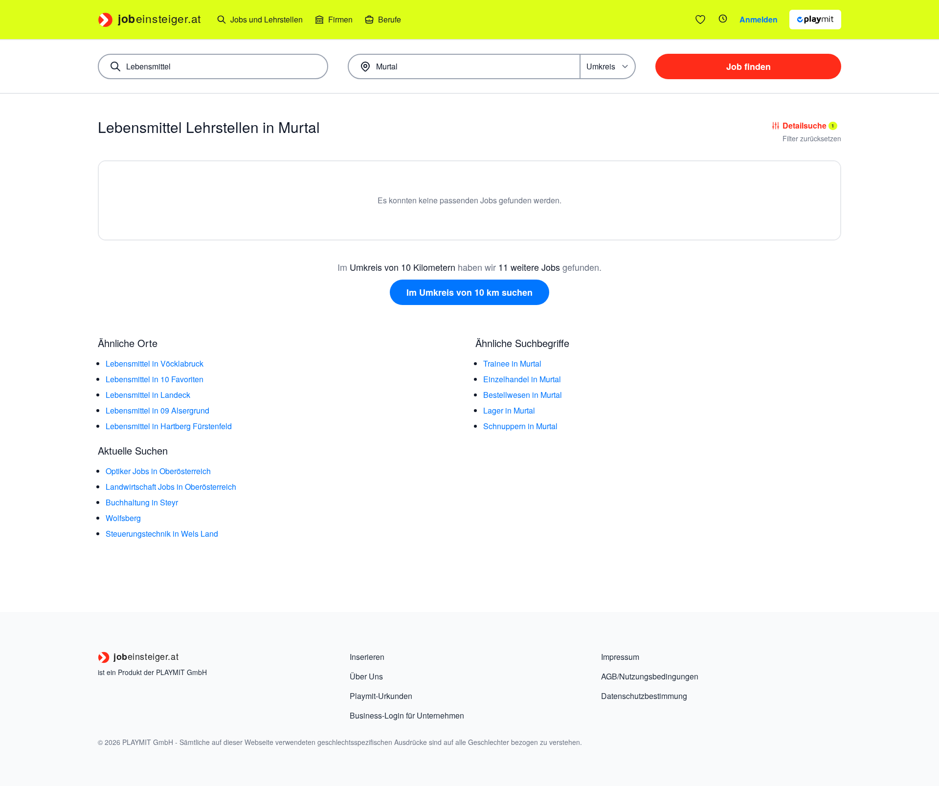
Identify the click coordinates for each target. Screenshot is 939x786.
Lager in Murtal (509, 410)
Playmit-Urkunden (381, 695)
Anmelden (758, 19)
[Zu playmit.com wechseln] (815, 19)
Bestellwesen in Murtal (522, 394)
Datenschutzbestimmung (644, 695)
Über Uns (366, 676)
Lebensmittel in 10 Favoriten (154, 379)
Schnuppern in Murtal (520, 426)
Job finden (748, 66)
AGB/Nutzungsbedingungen (649, 676)
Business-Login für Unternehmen (407, 715)
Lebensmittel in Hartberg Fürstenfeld (169, 426)
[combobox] (213, 66)
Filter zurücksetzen (811, 138)
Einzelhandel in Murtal (522, 379)
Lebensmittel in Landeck (148, 394)
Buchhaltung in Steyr (142, 502)
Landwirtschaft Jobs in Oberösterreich (171, 486)
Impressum (620, 656)
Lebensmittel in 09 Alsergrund (157, 410)
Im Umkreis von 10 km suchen (469, 292)
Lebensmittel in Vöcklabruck (154, 363)
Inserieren (367, 656)
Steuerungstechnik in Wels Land (162, 533)
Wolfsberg (123, 518)
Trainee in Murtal (512, 363)
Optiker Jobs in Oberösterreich (158, 471)
